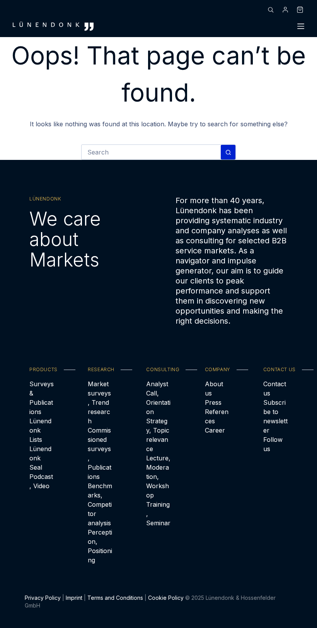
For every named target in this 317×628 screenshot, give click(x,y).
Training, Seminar (158, 514)
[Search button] (228, 152)
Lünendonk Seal (40, 458)
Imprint (74, 597)
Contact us (274, 388)
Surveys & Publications (41, 398)
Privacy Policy (43, 597)
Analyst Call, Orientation (158, 398)
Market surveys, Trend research (99, 402)
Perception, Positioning (100, 546)
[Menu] (300, 26)
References (216, 416)
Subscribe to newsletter (275, 416)
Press (213, 402)
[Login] (285, 9)
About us (214, 388)
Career (215, 430)
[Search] (270, 9)
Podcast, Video (41, 481)
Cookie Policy (166, 597)
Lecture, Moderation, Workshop (158, 476)
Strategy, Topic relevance (157, 435)
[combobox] (151, 152)
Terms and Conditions (115, 597)
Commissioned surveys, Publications (99, 453)
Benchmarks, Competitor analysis (100, 504)
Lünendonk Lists (40, 430)
